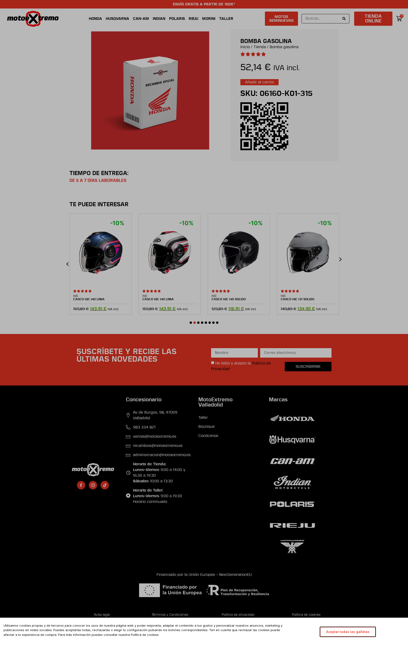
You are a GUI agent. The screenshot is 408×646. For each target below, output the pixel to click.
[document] (204, 323)
